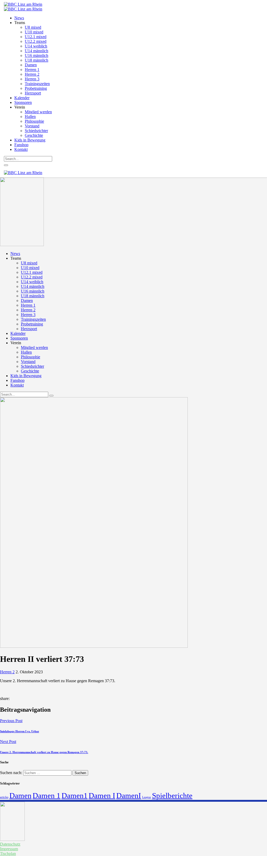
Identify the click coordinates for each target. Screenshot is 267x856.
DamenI (128, 795)
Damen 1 (46, 795)
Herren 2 (7, 672)
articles (4, 797)
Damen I (102, 795)
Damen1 (75, 795)
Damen (20, 795)
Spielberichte (172, 795)
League (146, 797)
